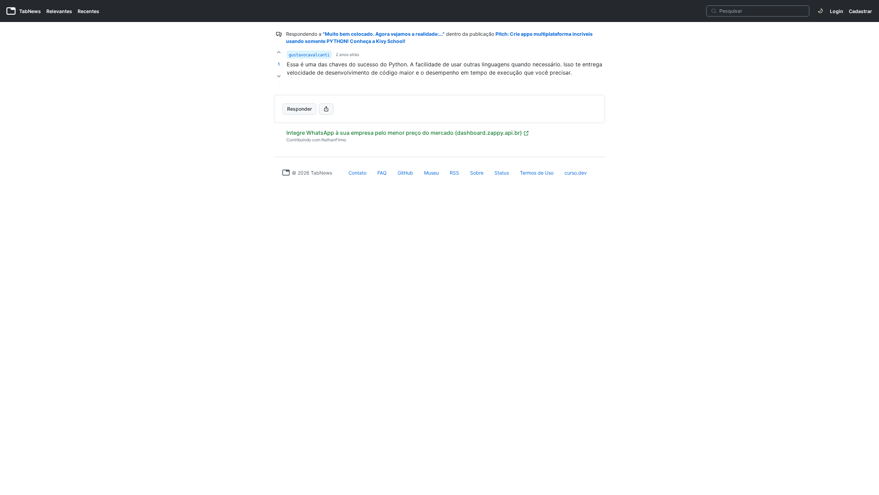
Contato (357, 173)
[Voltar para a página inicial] (286, 172)
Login (836, 11)
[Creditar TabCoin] (279, 52)
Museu (431, 173)
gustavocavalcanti (309, 55)
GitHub (405, 173)
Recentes (88, 11)
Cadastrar (860, 11)
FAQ (382, 173)
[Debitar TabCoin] (279, 76)
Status (501, 173)
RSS (454, 173)
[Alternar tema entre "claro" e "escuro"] (820, 11)
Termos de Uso (536, 173)
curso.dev (575, 173)
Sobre (476, 173)
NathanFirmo (333, 139)
